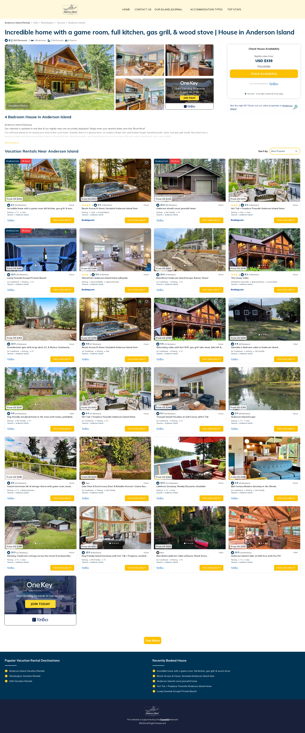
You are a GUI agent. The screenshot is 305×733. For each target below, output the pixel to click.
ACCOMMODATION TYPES (206, 9)
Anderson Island (76, 22)
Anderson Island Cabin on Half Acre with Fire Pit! (256, 556)
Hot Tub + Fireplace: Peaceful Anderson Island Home (258, 208)
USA (35, 22)
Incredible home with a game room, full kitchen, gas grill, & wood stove (193, 671)
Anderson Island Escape (243, 417)
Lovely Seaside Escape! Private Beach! (26, 278)
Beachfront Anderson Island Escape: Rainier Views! (182, 278)
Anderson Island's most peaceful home (176, 208)
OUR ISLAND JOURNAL (168, 9)
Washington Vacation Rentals (25, 676)
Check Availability (264, 74)
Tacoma (61, 22)
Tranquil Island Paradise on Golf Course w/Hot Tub (182, 417)
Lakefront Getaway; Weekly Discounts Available (180, 486)
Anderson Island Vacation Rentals (27, 671)
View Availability (62, 220)
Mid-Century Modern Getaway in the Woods (253, 486)
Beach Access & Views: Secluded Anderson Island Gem (110, 208)
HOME (126, 9)
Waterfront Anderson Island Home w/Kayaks (105, 278)
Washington (47, 22)
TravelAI (164, 719)
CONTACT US (143, 9)
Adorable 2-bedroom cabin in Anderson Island (254, 347)
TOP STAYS (234, 9)
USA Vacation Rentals (20, 681)
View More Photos (18, 105)
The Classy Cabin (240, 278)
